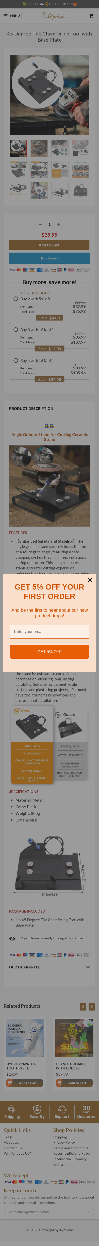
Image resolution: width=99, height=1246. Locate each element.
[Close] (90, 580)
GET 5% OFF (49, 652)
